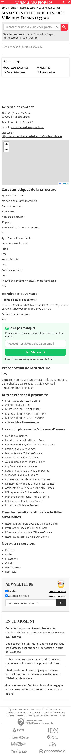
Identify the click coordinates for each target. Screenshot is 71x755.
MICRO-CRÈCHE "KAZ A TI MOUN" (24, 418)
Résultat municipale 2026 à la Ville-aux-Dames (32, 523)
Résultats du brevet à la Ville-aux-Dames (28, 532)
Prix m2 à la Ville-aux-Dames (21, 505)
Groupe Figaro (32, 715)
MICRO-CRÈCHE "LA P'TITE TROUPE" (25, 413)
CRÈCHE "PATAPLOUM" (18, 405)
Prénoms (10, 550)
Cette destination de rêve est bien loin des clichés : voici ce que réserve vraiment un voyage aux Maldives (34, 632)
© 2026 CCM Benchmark (53, 715)
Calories (9, 563)
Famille (12, 591)
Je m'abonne (33, 352)
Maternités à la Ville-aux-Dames (23, 453)
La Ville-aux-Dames (49, 7)
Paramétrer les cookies (41, 712)
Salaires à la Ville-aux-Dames (21, 457)
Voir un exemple (57, 591)
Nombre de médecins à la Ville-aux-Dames (29, 483)
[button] (6, 144)
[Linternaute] (19, 737)
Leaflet (64, 183)
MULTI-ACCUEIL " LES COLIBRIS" (23, 400)
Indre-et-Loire (27, 7)
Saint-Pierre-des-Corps (40, 34)
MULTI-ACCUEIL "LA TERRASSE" (23, 409)
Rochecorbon (11, 37)
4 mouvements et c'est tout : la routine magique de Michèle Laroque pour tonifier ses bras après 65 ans (34, 689)
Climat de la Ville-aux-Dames (21, 474)
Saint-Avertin (30, 37)
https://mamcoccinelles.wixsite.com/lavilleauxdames (32, 136)
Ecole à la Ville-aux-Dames (20, 448)
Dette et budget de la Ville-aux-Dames (27, 470)
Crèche (12, 7)
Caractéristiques (15, 72)
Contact (33, 709)
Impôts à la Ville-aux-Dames (21, 466)
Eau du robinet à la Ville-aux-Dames (26, 440)
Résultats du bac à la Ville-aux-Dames (27, 528)
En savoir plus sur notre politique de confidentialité (29, 358)
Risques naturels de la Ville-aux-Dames (27, 479)
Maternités (11, 558)
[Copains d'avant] (19, 744)
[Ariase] (19, 751)
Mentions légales (15, 715)
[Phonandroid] (52, 751)
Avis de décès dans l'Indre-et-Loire (25, 461)
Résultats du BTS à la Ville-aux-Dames (27, 536)
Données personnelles (17, 712)
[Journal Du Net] (52, 730)
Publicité (43, 709)
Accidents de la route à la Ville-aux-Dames (29, 488)
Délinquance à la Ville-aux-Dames (24, 492)
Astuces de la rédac (18, 596)
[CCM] (19, 730)
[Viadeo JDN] (52, 744)
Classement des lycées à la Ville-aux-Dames (30, 444)
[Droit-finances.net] (52, 737)
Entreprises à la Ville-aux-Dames (24, 501)
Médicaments (13, 567)
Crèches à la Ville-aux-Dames (22, 422)
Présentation (47, 72)
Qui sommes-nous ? (18, 709)
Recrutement (56, 709)
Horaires (45, 67)
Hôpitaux (10, 571)
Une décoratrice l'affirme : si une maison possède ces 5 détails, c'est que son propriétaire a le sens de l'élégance (34, 647)
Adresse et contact (17, 67)
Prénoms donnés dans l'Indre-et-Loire (27, 496)
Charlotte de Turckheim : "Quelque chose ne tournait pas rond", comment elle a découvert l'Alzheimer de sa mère (32, 674)
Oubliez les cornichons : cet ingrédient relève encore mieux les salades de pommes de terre (32, 661)
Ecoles (8, 554)
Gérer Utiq (59, 712)
